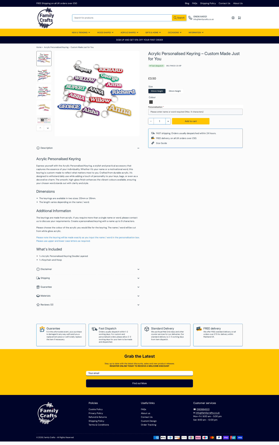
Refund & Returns (98, 417)
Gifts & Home (151, 32)
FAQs (194, 3)
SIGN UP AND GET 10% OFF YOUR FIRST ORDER (139, 39)
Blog (187, 3)
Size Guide (161, 143)
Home (38, 47)
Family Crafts (49, 437)
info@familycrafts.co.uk (208, 412)
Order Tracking (148, 424)
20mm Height (157, 91)
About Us (238, 3)
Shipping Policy (208, 3)
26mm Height (175, 91)
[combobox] (129, 17)
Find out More (139, 383)
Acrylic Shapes (128, 32)
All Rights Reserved (65, 437)
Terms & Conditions (99, 424)
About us (145, 413)
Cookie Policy (96, 409)
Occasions (173, 32)
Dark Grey (151, 102)
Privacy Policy (96, 413)
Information (195, 32)
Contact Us (224, 3)
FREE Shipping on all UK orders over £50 (56, 3)
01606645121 (203, 409)
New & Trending (79, 32)
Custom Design (149, 421)
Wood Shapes (104, 32)
